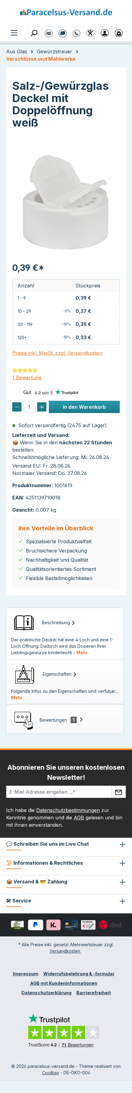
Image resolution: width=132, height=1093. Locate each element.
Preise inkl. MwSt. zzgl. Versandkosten (57, 353)
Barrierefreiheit (93, 992)
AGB (79, 817)
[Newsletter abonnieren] (118, 792)
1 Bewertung (26, 377)
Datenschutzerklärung (46, 992)
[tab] (65, 633)
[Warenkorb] (119, 32)
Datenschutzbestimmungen (68, 810)
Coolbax (50, 1072)
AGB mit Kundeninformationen (63, 983)
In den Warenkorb (84, 407)
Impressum (25, 973)
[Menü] (14, 32)
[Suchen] (35, 32)
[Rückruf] (76, 30)
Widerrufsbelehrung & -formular (79, 973)
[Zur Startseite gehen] (66, 14)
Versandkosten (65, 951)
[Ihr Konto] (104, 32)
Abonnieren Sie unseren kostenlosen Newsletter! (66, 772)
